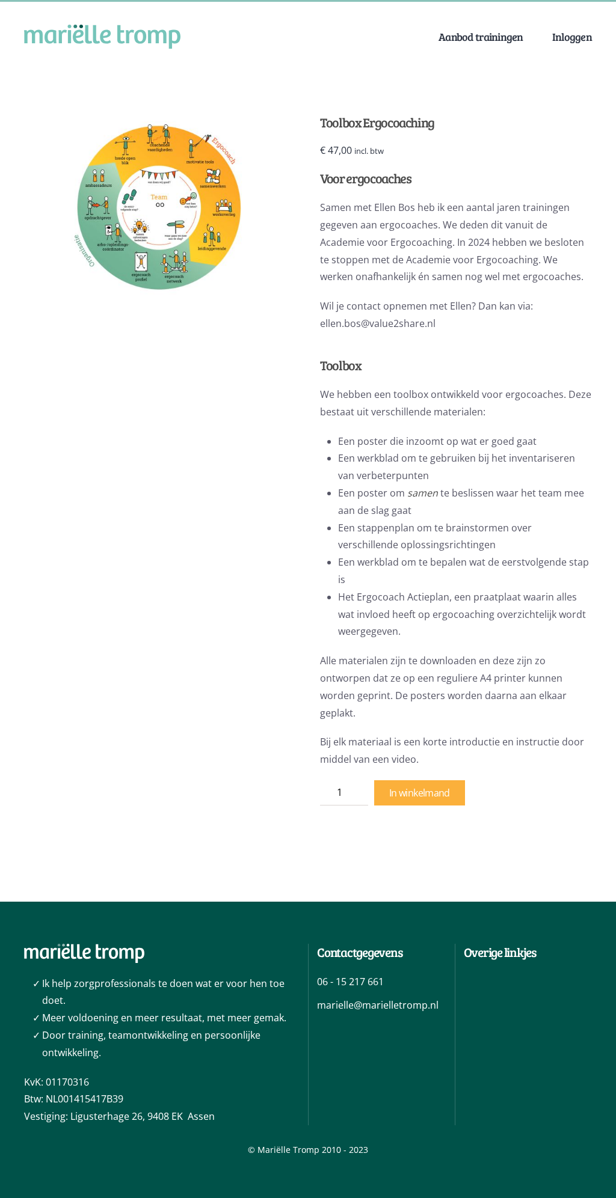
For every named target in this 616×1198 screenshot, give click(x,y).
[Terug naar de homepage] (102, 37)
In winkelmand (419, 792)
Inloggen (572, 36)
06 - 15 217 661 (350, 981)
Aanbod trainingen (481, 36)
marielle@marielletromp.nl (378, 1005)
